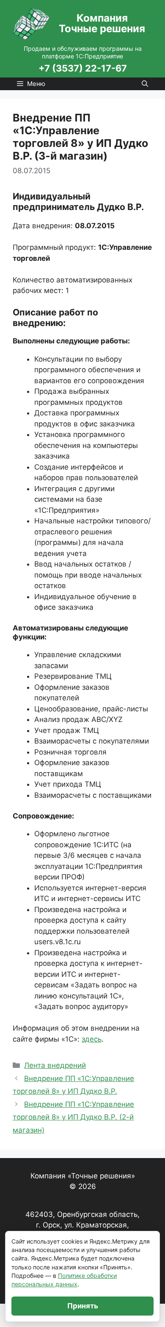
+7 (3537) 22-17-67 (82, 68)
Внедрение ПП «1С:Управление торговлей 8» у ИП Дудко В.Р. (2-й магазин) (73, 1117)
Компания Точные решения (102, 23)
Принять (82, 1306)
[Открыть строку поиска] (145, 83)
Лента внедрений (55, 1065)
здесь (92, 1039)
